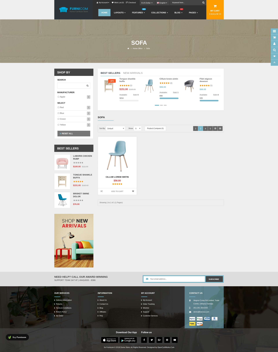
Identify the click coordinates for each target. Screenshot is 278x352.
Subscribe (214, 279)
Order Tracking (149, 304)
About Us (103, 300)
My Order (59, 316)
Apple (62, 97)
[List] (215, 128)
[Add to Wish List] (133, 191)
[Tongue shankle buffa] (62, 181)
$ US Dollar (146, 3)
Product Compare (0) (155, 128)
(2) (171, 83)
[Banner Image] (73, 240)
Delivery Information (64, 300)
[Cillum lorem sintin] (149, 86)
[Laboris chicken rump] (62, 162)
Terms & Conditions (63, 308)
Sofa (148, 48)
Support (146, 312)
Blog (101, 308)
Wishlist (146, 308)
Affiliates (102, 312)
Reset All (67, 133)
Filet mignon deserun (206, 80)
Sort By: (102, 128)
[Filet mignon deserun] (189, 86)
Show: (130, 128)
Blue (62, 113)
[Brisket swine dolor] (62, 200)
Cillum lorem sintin (169, 79)
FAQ (101, 316)
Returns (59, 304)
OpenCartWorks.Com (166, 347)
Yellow (63, 125)
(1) (131, 85)
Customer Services (150, 316)
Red (62, 107)
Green (63, 119)
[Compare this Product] (101, 191)
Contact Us (103, 304)
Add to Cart (117, 191)
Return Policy (61, 312)
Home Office (137, 48)
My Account (147, 300)
